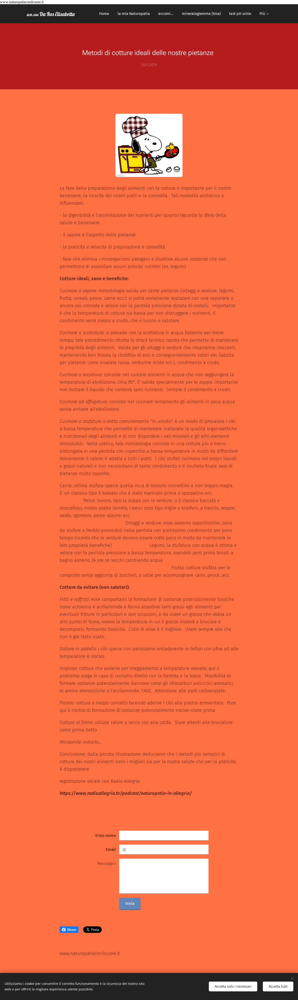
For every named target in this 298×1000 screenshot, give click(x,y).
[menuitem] (104, 13)
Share (71, 929)
